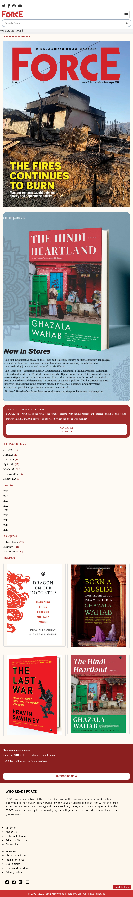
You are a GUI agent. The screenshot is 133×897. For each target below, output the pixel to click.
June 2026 (10, 454)
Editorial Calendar (16, 836)
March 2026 (11, 469)
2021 (5, 510)
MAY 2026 (11, 459)
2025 (5, 491)
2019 (5, 520)
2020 (5, 515)
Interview (11, 546)
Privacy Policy (14, 872)
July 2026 (10, 450)
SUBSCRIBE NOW (66, 776)
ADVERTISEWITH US (66, 429)
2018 (5, 524)
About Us (11, 832)
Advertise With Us (16, 840)
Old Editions (13, 863)
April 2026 (11, 464)
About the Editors (16, 855)
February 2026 (13, 474)
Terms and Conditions (18, 868)
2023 (5, 500)
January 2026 (12, 478)
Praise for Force (15, 859)
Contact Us (12, 844)
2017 (5, 529)
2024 (5, 495)
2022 (5, 505)
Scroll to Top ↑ (122, 887)
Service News (13, 551)
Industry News (13, 541)
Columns (11, 827)
